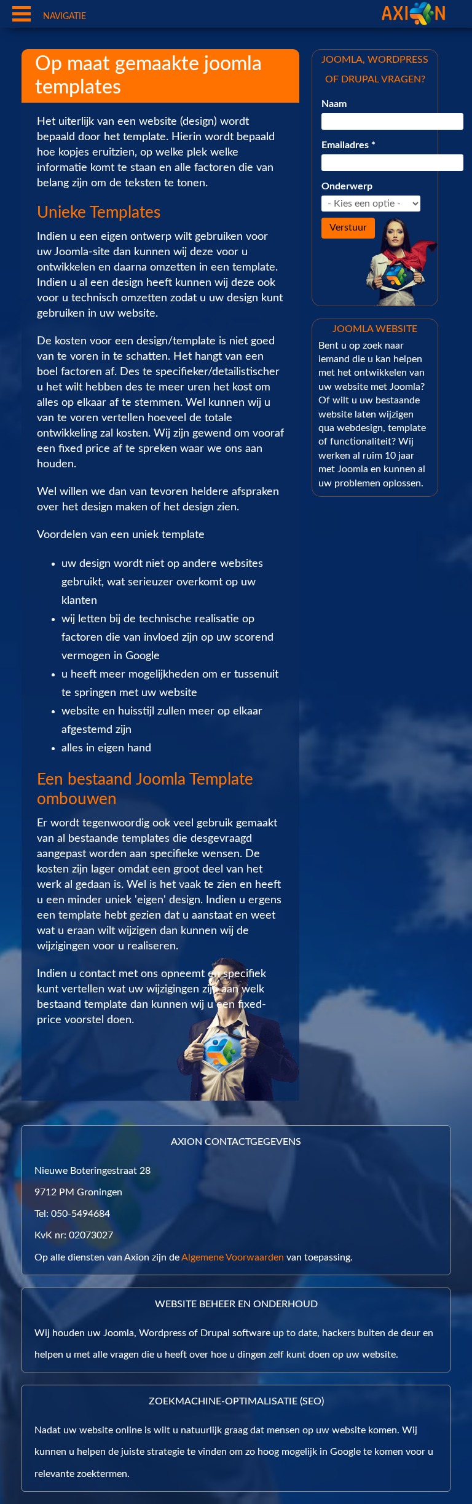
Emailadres (348, 145)
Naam (334, 104)
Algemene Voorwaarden (232, 1257)
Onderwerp (346, 186)
